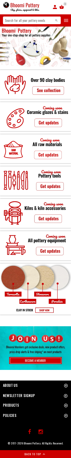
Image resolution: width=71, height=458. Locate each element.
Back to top (33, 454)
